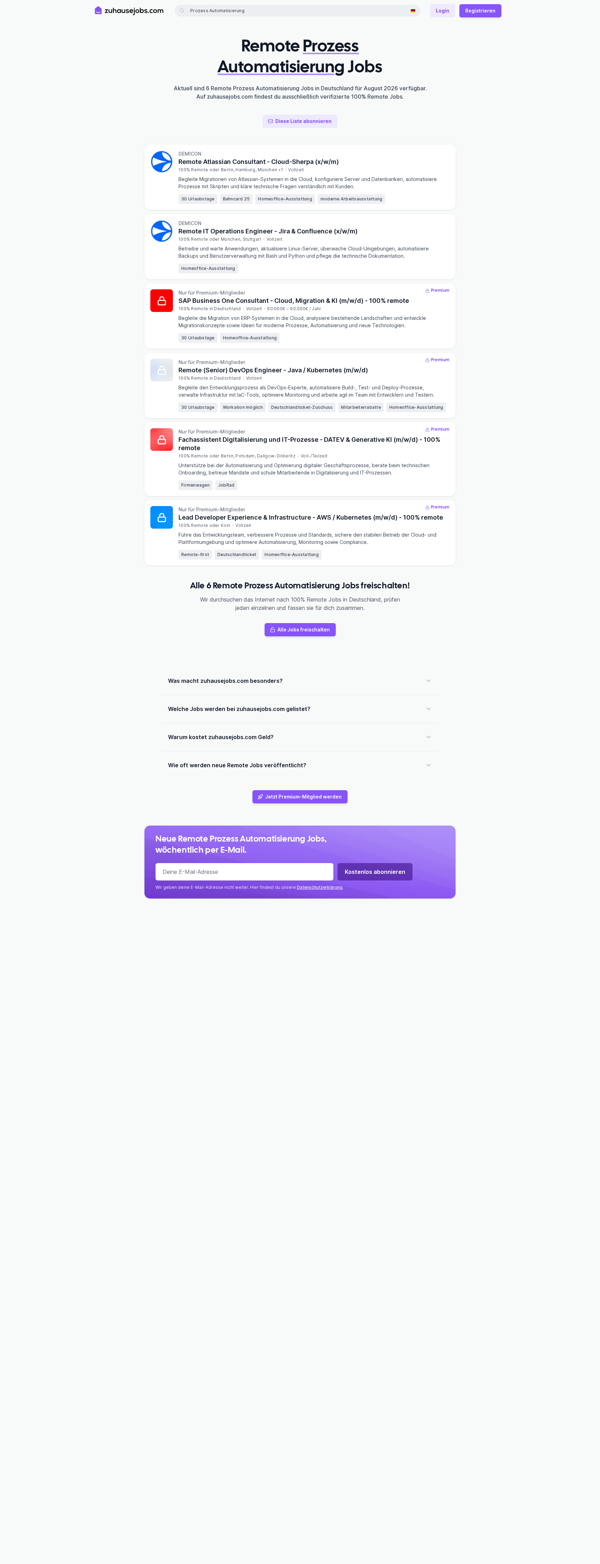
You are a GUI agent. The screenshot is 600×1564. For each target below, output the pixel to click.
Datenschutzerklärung (319, 887)
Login (442, 11)
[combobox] (248, 10)
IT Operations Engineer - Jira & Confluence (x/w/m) (268, 231)
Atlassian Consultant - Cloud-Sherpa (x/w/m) (258, 161)
